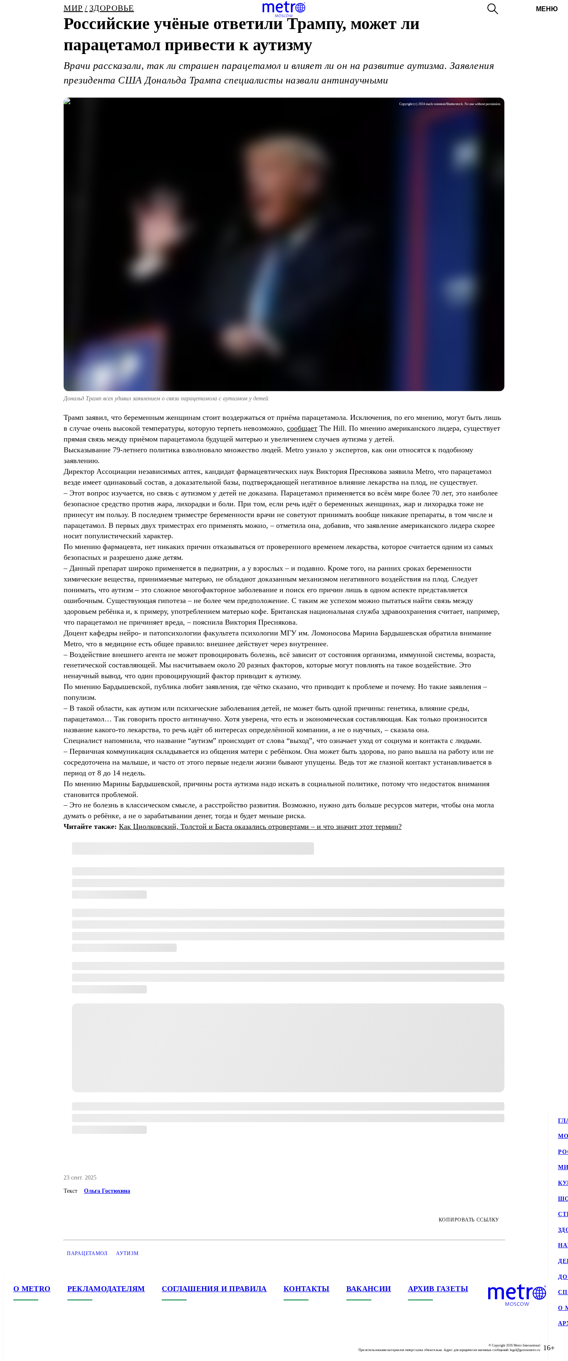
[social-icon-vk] (20, 1347)
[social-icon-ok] (53, 1347)
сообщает (302, 428)
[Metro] (283, 9)
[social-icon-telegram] (36, 1347)
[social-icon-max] (70, 1347)
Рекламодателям (106, 1289)
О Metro (32, 1289)
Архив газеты (438, 1289)
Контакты (307, 1289)
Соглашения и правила (214, 1289)
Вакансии (368, 1289)
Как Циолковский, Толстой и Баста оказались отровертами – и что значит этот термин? (260, 826)
